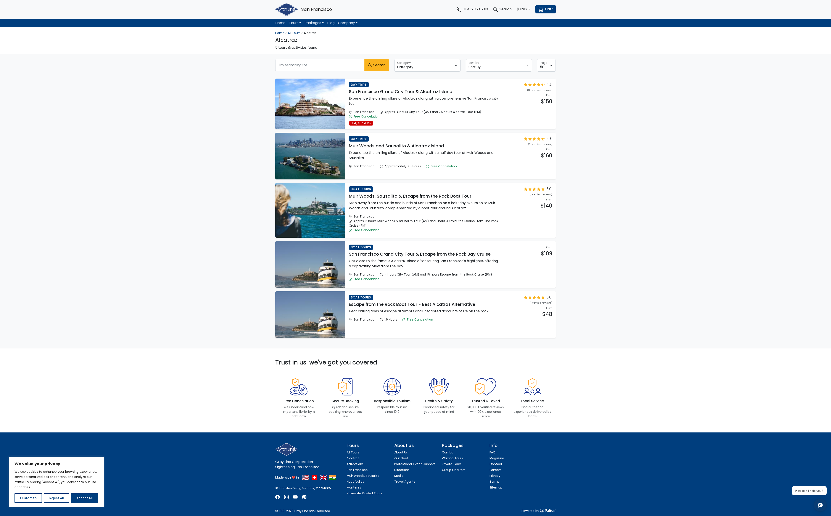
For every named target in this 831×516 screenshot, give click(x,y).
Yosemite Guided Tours (364, 493)
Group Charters (453, 470)
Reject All (56, 498)
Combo (447, 452)
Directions (401, 470)
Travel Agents (404, 481)
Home (280, 22)
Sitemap (496, 487)
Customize (28, 498)
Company (346, 22)
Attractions (355, 464)
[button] (523, 9)
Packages (312, 22)
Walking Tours (452, 458)
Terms (494, 481)
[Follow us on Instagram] (286, 496)
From (549, 95)
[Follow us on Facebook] (278, 496)
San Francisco (357, 470)
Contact (496, 464)
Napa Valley (355, 481)
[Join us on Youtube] (295, 496)
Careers (495, 470)
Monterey (354, 487)
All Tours (294, 33)
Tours (293, 22)
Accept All (84, 498)
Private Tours (452, 464)
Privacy (495, 476)
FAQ (493, 452)
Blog (331, 22)
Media (398, 476)
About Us (401, 452)
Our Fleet (401, 458)
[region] (56, 482)
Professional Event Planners (414, 464)
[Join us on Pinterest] (304, 496)
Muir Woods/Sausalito (363, 476)
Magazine (497, 458)
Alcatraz (353, 458)
